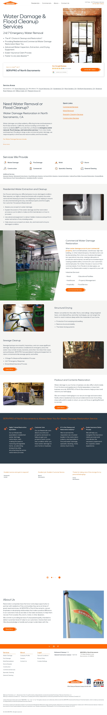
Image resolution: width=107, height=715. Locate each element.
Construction (6, 667)
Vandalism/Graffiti (31, 178)
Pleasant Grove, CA (34, 91)
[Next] (59, 577)
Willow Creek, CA (21, 91)
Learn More (9, 369)
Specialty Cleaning (8, 672)
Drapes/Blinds (99, 176)
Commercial (46, 3)
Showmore (6, 144)
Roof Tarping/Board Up (19, 178)
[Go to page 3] (55, 577)
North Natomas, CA (21, 89)
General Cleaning (8, 675)
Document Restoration (87, 176)
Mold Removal (68, 111)
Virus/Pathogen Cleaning (35, 176)
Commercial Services (70, 107)
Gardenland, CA (58, 89)
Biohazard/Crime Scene (21, 176)
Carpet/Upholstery (63, 176)
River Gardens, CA (70, 89)
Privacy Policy (41, 658)
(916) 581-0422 (98, 4)
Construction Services (71, 118)
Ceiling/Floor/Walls (75, 176)
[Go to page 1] (52, 577)
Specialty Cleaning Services (73, 114)
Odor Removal (7, 178)
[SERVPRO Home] (10, 2)
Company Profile (25, 655)
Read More (9, 629)
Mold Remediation (8, 661)
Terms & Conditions (42, 655)
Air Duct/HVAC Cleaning (50, 176)
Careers (22, 658)
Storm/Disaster (7, 664)
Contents (40, 178)
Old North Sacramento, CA (86, 89)
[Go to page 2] (53, 577)
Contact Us (65, 3)
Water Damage (7, 655)
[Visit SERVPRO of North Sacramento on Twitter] (49, 646)
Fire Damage (7, 658)
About (56, 3)
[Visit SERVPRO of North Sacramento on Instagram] (54, 646)
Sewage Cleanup (8, 176)
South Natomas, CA (45, 89)
